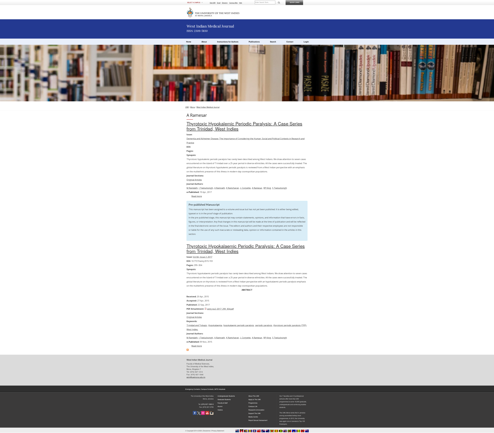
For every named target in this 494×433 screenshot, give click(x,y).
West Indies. (192, 329)
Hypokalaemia (215, 325)
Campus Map (233, 3)
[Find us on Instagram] (212, 414)
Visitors (220, 410)
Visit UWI (212, 3)
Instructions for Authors (227, 42)
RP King (267, 188)
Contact (289, 42)
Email (218, 3)
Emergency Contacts (192, 389)
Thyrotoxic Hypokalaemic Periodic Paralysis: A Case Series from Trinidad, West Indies (246, 248)
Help (240, 3)
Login (306, 42)
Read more (196, 196)
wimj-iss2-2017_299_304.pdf (220, 308)
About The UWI (253, 396)
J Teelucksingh (206, 188)
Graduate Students (224, 399)
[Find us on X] (199, 414)
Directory (225, 3)
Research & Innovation (256, 410)
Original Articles (194, 179)
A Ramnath (219, 188)
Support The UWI (254, 413)
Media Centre (253, 417)
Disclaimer (206, 431)
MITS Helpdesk (220, 389)
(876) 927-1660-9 (207, 404)
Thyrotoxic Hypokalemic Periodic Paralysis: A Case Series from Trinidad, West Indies (244, 126)
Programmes (252, 403)
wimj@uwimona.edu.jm (196, 377)
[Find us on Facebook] (195, 414)
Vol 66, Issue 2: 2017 (202, 257)
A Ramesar (257, 188)
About (204, 42)
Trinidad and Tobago (197, 325)
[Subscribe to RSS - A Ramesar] (188, 350)
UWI (187, 107)
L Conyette (245, 188)
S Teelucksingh (279, 188)
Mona (192, 107)
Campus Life (252, 406)
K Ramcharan (232, 188)
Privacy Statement (217, 431)
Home (188, 42)
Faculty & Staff (222, 403)
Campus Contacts (207, 389)
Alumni (220, 406)
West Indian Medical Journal (207, 107)
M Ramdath (192, 188)
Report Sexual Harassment (257, 420)
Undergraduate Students (226, 396)
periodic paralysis (263, 325)
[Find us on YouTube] (207, 414)
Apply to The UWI (254, 399)
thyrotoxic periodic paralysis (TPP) (289, 325)
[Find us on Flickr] (203, 414)
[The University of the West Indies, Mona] (220, 12)
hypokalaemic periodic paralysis (238, 325)
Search (273, 42)
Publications (254, 42)
